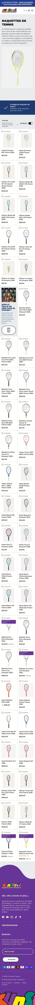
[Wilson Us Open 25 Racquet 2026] (26, 268)
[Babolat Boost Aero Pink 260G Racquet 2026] (26, 298)
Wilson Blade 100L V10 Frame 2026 (25, 217)
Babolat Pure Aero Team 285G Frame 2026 (8, 391)
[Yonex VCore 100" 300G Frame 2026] (26, 442)
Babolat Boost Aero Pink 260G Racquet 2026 (25, 310)
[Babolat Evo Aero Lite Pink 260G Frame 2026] (9, 348)
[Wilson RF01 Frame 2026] (9, 812)
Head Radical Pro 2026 (9, 762)
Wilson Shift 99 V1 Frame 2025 (25, 823)
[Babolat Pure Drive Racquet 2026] (26, 627)
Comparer (23, 123)
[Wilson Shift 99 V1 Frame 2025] (26, 812)
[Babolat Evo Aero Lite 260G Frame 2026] (26, 348)
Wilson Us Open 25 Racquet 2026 (25, 279)
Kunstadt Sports (14, 976)
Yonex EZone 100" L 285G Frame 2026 (7, 486)
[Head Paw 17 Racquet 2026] (9, 534)
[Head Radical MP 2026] (26, 751)
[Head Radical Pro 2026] (9, 751)
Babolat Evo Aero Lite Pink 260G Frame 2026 (9, 360)
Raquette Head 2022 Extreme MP (26, 852)
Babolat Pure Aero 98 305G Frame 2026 (7, 423)
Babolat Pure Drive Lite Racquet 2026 (7, 671)
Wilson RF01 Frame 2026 (7, 823)
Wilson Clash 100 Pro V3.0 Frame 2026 (9, 793)
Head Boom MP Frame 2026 (8, 606)
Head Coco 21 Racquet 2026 (24, 546)
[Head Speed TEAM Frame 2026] (26, 473)
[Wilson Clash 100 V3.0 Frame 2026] (26, 780)
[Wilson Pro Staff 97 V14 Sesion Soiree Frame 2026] (9, 172)
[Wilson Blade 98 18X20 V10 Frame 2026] (26, 172)
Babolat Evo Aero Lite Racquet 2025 (26, 671)
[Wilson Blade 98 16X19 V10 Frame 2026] (9, 205)
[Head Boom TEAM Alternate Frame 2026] (26, 564)
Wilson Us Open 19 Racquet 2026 (8, 279)
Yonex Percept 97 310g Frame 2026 (9, 732)
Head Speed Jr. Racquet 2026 (25, 516)
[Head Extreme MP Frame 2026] (9, 140)
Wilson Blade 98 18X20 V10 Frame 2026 (26, 184)
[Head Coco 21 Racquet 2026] (26, 534)
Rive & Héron (7, 983)
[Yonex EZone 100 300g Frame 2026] (26, 721)
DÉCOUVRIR (8, 330)
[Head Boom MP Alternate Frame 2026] (26, 595)
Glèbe (24, 983)
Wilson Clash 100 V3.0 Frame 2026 (26, 792)
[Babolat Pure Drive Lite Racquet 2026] (9, 658)
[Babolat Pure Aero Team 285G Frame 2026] (9, 379)
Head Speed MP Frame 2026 (8, 516)
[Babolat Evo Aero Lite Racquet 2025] (26, 658)
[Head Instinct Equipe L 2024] (9, 841)
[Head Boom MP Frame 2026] (9, 595)
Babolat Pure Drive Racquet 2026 (25, 639)
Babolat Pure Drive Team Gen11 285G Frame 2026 (26, 391)
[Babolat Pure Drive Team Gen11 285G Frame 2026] (26, 379)
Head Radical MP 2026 (26, 762)
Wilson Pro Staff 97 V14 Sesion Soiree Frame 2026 (8, 185)
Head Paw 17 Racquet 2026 (7, 546)
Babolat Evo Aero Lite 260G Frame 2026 (26, 360)
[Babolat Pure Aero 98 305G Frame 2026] (9, 411)
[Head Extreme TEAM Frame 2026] (26, 140)
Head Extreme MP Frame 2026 (8, 151)
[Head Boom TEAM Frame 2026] (9, 564)
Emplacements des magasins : (13, 979)
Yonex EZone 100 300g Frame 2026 (26, 733)
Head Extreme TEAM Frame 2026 (25, 152)
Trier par (5, 120)
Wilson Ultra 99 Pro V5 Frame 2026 (25, 249)
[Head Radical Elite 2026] (9, 690)
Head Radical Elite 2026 (7, 701)
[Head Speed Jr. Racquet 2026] (26, 505)
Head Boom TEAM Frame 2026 (7, 576)
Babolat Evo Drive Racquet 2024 (7, 639)
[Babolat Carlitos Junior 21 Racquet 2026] (9, 442)
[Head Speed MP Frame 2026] (9, 505)
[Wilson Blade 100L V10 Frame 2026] (26, 205)
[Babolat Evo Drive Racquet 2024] (9, 627)
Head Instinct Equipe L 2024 (7, 852)
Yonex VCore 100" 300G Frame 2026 (26, 453)
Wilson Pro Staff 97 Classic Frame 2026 (8, 249)
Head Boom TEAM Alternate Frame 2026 (25, 576)
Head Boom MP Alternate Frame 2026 (25, 608)
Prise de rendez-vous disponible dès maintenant (18, 3)
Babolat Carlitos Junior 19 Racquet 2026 (25, 423)
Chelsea (17, 983)
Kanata (4, 984)
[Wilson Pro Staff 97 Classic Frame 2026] (9, 237)
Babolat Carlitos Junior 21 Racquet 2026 (8, 454)
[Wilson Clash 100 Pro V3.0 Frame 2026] (9, 780)
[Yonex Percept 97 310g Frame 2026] (9, 721)
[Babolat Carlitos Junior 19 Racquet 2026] (26, 411)
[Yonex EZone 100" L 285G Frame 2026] (9, 473)
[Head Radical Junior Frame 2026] (26, 690)
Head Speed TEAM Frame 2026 (24, 486)
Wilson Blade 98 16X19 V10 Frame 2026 (8, 217)
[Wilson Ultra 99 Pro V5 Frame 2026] (26, 237)
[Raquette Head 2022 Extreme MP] (26, 841)
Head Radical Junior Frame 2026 (24, 702)
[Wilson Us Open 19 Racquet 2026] (9, 268)
